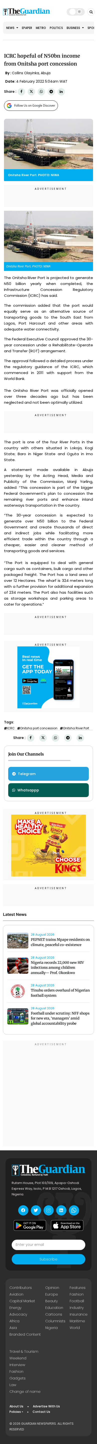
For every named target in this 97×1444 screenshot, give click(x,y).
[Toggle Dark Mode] (75, 11)
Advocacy (18, 1314)
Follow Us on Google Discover (34, 105)
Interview (17, 1364)
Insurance (79, 1314)
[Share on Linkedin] (61, 91)
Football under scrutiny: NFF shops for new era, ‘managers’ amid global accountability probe (60, 1018)
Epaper (27, 28)
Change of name (25, 1391)
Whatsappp (28, 790)
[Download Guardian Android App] (30, 1225)
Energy (15, 1307)
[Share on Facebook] (21, 91)
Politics (56, 28)
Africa (14, 1321)
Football (77, 1301)
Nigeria (51, 1327)
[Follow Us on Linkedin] (61, 1210)
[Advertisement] (48, 1094)
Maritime (77, 1321)
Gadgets (17, 1378)
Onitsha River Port (76, 728)
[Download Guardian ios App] (67, 1225)
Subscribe (48, 1259)
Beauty (51, 1301)
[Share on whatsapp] (41, 91)
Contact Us (41, 1412)
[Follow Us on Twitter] (36, 1210)
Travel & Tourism (23, 1351)
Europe (51, 1294)
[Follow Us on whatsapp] (74, 1210)
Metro (41, 28)
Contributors (20, 1287)
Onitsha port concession (38, 728)
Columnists (55, 1321)
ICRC (11, 728)
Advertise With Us (46, 1406)
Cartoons (53, 1314)
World (75, 1327)
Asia (13, 1327)
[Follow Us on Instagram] (49, 1210)
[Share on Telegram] (51, 91)
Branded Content (25, 1334)
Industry (77, 1307)
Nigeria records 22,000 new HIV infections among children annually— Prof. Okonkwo (57, 967)
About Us (16, 1406)
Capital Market (22, 1301)
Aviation (16, 1294)
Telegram (27, 773)
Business (74, 28)
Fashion (77, 1294)
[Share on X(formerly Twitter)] (31, 91)
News (10, 28)
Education (54, 1307)
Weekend (17, 1358)
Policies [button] (15, 1412)
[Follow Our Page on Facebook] (23, 1210)
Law (12, 1384)
